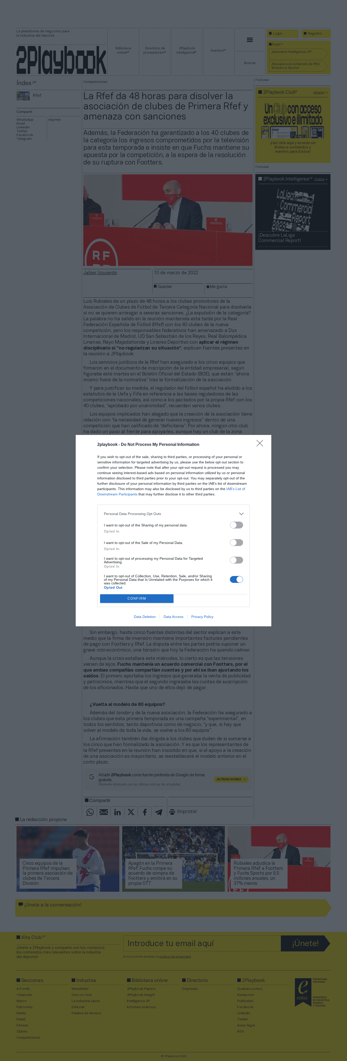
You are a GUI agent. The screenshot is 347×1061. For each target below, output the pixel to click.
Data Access (173, 617)
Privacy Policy (202, 617)
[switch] (236, 525)
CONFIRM (137, 598)
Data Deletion (145, 617)
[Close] (261, 445)
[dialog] (173, 530)
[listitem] (173, 514)
